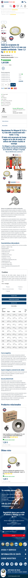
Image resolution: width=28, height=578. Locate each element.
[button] (4, 42)
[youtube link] (11, 564)
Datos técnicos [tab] (5, 121)
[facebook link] (7, 564)
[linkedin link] (25, 564)
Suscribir (13, 535)
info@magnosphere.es (8, 506)
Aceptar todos (14, 295)
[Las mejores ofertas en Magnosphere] (14, 6)
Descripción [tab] (4, 116)
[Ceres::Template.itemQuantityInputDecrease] (2, 84)
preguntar (21, 81)
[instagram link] (16, 564)
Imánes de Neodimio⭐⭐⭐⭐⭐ (11, 9)
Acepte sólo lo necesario (14, 299)
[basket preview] (25, 6)
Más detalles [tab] (5, 125)
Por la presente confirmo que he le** (10, 531)
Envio (10, 65)
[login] (21, 6)
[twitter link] (2, 564)
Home (2, 9)
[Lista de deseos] (17, 6)
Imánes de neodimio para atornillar (9, 11)
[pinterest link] (20, 564)
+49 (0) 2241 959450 (17, 113)
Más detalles (14, 306)
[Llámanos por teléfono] (25, 2)
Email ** (5, 527)
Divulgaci (7, 283)
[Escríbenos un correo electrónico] (22, 2)
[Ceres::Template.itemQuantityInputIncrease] (8, 84)
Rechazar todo (14, 303)
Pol (3, 283)
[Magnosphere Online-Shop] (8, 2)
